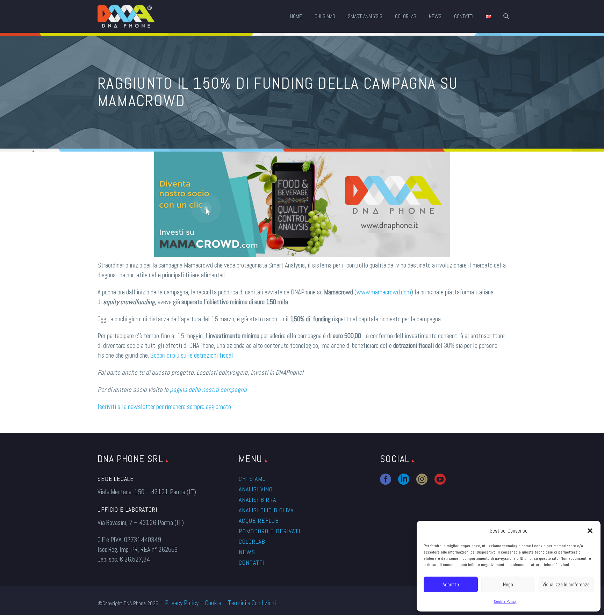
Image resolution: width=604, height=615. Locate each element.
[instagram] (421, 479)
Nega (508, 584)
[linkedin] (403, 479)
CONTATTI (463, 16)
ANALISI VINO (256, 489)
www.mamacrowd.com (384, 292)
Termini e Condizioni (252, 603)
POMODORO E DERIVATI (269, 531)
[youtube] (440, 479)
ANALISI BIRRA (257, 500)
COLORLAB (252, 541)
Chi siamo (252, 479)
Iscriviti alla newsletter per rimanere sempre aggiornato (164, 406)
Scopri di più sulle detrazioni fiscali (192, 355)
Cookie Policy (505, 601)
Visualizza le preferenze (566, 584)
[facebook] (385, 479)
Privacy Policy (182, 603)
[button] (590, 530)
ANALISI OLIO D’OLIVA (266, 510)
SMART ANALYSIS (365, 16)
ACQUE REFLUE (259, 521)
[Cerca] (505, 16)
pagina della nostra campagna (208, 389)
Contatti (252, 562)
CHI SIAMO (325, 16)
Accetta (451, 584)
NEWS (435, 16)
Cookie (213, 603)
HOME (296, 16)
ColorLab (405, 16)
